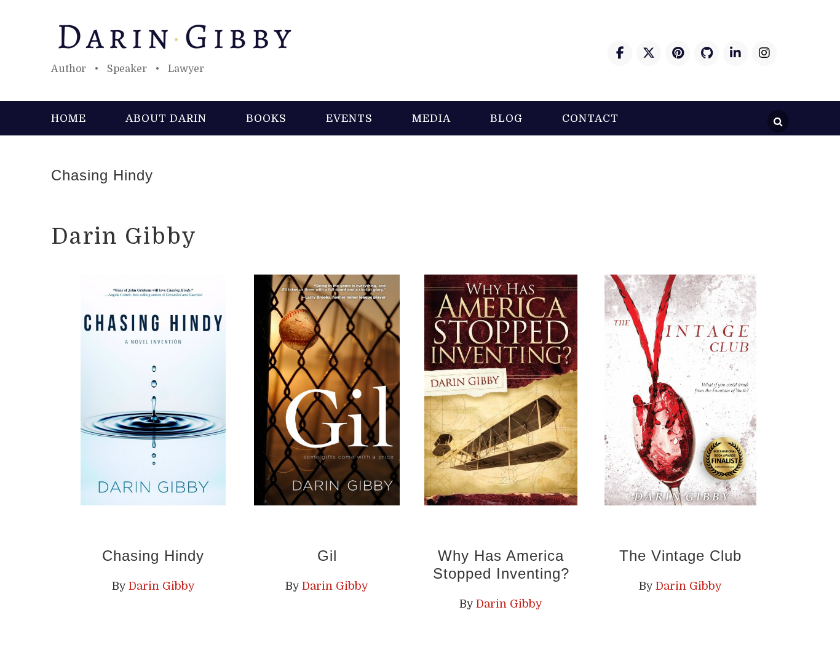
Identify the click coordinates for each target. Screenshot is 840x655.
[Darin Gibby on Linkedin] (735, 53)
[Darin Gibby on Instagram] (764, 53)
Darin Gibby (420, 37)
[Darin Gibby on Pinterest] (677, 53)
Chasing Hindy (102, 175)
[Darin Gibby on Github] (706, 53)
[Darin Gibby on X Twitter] (648, 53)
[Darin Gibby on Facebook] (620, 53)
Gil (327, 555)
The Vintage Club (680, 555)
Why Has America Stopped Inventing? (501, 564)
